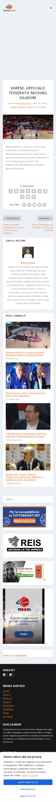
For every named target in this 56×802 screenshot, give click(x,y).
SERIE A (7, 694)
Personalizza (28, 789)
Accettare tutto (28, 782)
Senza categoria (18, 106)
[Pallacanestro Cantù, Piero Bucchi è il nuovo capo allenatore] (28, 375)
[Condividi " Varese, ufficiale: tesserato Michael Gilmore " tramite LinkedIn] (39, 191)
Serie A (30, 106)
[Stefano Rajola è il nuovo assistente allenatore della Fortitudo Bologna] (28, 335)
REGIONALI (8, 705)
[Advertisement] (28, 45)
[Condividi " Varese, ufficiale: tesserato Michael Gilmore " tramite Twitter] (16, 191)
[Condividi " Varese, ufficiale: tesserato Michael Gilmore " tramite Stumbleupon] (22, 197)
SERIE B (7, 702)
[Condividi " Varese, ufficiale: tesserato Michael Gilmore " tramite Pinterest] (34, 191)
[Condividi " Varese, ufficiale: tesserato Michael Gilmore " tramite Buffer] (45, 191)
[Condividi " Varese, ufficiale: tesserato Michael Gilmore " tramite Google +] (22, 191)
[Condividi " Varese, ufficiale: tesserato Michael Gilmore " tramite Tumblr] (28, 191)
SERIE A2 (7, 698)
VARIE (6, 712)
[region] (28, 777)
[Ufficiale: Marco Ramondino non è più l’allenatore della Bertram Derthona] (28, 416)
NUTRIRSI (8, 716)
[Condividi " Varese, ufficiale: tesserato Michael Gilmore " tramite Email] (28, 197)
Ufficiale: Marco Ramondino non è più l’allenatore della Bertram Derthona (26, 435)
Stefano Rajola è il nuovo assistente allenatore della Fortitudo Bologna (25, 353)
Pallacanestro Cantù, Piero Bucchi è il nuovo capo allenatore (26, 394)
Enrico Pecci (25, 103)
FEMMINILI (8, 709)
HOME (6, 691)
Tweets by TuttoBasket (15, 655)
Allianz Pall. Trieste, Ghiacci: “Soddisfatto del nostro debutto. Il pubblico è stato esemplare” (25, 477)
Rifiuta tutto (28, 796)
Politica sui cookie (29, 775)
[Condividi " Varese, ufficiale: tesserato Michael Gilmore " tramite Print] (34, 197)
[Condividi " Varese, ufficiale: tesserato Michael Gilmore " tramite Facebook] (11, 191)
